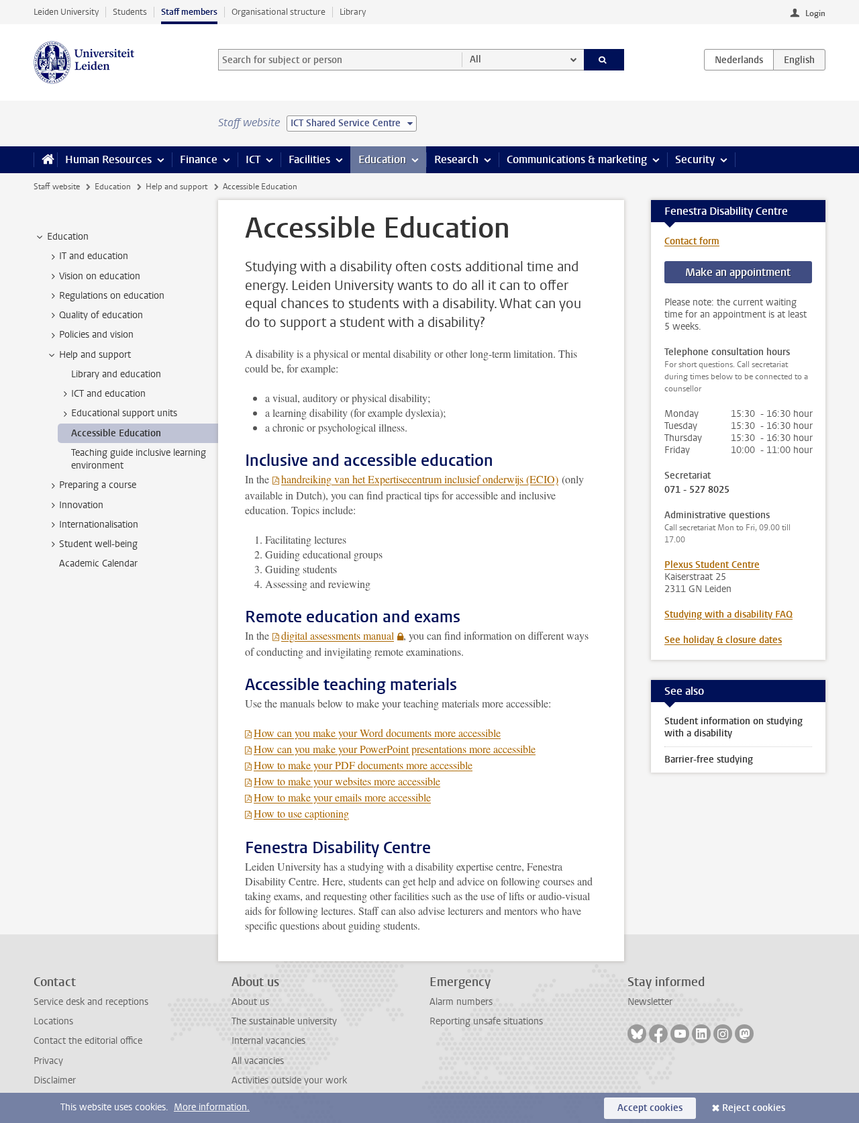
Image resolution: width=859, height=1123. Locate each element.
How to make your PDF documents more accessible (363, 765)
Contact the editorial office (88, 1040)
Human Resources (108, 159)
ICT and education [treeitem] (108, 393)
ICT (253, 159)
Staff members (189, 11)
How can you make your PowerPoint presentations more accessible (395, 749)
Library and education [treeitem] (116, 374)
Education (382, 159)
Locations (53, 1021)
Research (456, 159)
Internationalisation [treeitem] (98, 524)
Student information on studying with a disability (733, 727)
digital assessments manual (337, 635)
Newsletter (649, 1001)
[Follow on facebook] (658, 1033)
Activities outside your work (289, 1080)
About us (250, 1001)
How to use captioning (301, 813)
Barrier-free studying (708, 759)
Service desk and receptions (91, 1001)
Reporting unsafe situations (486, 1021)
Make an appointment (738, 272)
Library (353, 11)
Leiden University (66, 11)
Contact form (691, 241)
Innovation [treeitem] (81, 505)
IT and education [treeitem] (93, 256)
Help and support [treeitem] (95, 354)
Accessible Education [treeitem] (116, 433)
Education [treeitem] (68, 236)
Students (130, 11)
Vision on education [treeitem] (99, 276)
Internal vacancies (268, 1040)
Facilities (309, 159)
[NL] (739, 59)
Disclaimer (55, 1080)
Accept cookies (650, 1108)
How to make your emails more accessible (342, 797)
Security (695, 159)
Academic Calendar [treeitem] (98, 563)
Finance (198, 159)
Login (815, 13)
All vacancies (258, 1061)
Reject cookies (753, 1108)
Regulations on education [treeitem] (111, 295)
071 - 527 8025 (698, 490)
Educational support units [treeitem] (124, 413)
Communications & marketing (577, 159)
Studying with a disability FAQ (728, 614)
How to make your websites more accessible (347, 781)
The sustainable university (284, 1021)
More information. (212, 1107)
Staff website (57, 186)
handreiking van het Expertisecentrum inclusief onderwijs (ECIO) (419, 479)
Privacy (48, 1061)
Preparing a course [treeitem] (97, 485)
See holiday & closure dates (723, 640)
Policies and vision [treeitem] (96, 334)
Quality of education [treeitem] (101, 315)
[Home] (45, 159)
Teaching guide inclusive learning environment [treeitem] (138, 459)
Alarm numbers (461, 1001)
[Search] (604, 59)
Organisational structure (278, 11)
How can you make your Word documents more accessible (377, 733)
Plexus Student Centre (712, 564)
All (475, 59)
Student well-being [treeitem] (98, 544)
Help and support (176, 186)
